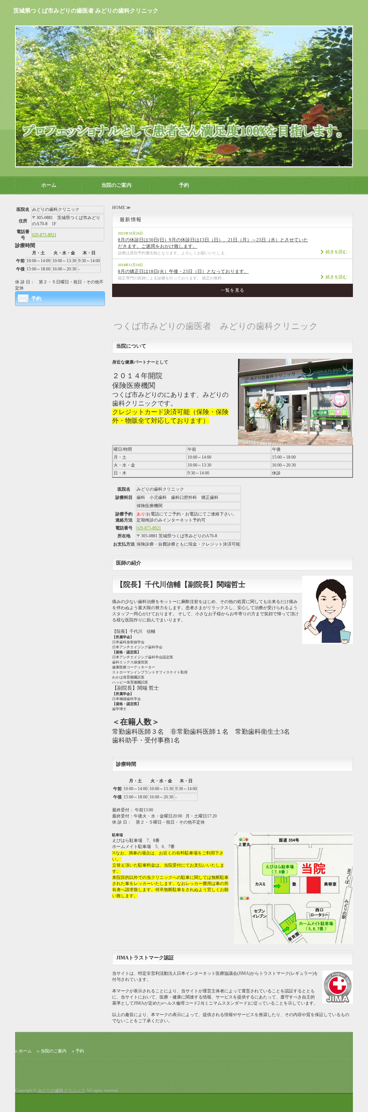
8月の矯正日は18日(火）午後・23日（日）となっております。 (183, 271)
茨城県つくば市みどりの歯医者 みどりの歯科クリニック (85, 11)
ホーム (48, 185)
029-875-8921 (149, 527)
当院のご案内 (116, 185)
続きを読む (336, 251)
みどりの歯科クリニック (61, 1090)
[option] (184, 96)
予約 (184, 185)
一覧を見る (232, 290)
